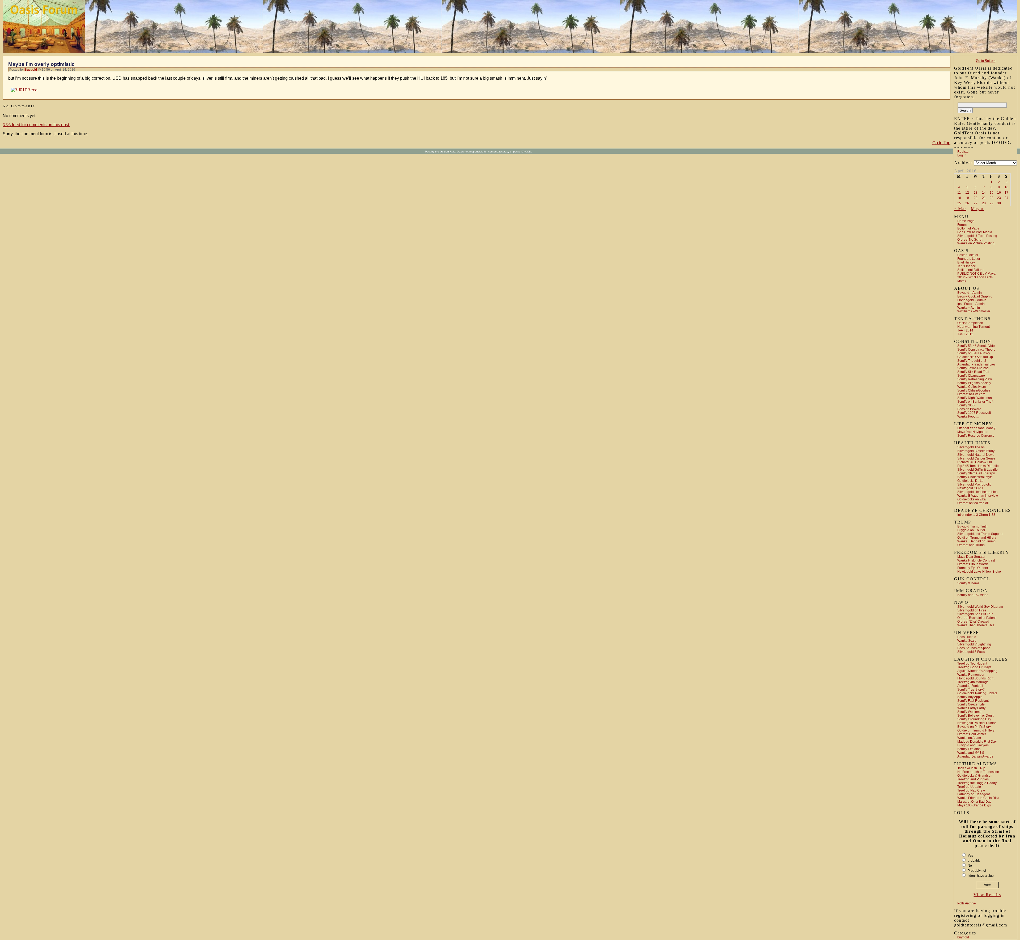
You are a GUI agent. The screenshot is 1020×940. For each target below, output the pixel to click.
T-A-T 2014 (965, 330)
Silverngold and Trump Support (979, 534)
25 (959, 203)
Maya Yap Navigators (972, 432)
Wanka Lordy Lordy (971, 708)
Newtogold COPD (970, 488)
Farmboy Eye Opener (972, 568)
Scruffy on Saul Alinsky (973, 353)
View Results (987, 894)
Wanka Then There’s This (975, 625)
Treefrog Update (969, 787)
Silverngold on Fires (971, 610)
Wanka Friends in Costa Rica (978, 798)
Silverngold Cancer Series (976, 458)
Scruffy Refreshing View (974, 379)
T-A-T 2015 (965, 334)
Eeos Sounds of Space (973, 648)
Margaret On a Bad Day (974, 801)
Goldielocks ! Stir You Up (975, 357)
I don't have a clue (981, 876)
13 (976, 192)
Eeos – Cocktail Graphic (974, 296)
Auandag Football (970, 686)
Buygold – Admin (969, 293)
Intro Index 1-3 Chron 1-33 (976, 515)
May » (977, 208)
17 (1006, 192)
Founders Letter (968, 259)
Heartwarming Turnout (973, 327)
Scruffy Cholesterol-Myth (975, 477)
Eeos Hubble (966, 637)
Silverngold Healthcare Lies (977, 492)
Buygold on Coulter (971, 530)
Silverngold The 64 (971, 447)
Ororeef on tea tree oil (973, 503)
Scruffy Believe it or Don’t (975, 715)
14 (984, 192)
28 (984, 203)
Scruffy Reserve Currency (975, 435)
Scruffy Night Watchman (974, 398)
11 (959, 192)
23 (999, 198)
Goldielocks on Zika (971, 499)
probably (974, 860)
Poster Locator (967, 255)
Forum (962, 225)
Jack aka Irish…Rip (971, 768)
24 (1006, 198)
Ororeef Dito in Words (972, 564)
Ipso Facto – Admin (971, 304)
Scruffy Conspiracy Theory (976, 349)
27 (976, 203)
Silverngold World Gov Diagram (980, 607)
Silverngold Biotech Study (975, 451)
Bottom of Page (968, 228)
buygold (963, 937)
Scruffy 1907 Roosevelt (974, 413)
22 (991, 198)
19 (967, 198)
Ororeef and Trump (971, 545)
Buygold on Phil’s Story (974, 727)
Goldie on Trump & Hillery (975, 730)
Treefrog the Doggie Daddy (977, 783)
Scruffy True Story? (971, 689)
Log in (961, 155)
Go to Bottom (985, 61)
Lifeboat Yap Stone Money (976, 428)
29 (991, 203)
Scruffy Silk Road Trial (973, 372)
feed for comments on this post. (36, 124)
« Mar (960, 208)
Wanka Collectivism (971, 387)
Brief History (966, 262)
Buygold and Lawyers (973, 745)
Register (963, 152)
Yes (970, 855)
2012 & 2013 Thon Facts (975, 277)
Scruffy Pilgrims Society (974, 383)
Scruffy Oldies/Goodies (973, 390)
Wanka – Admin (968, 307)
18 (959, 198)
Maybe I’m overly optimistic (41, 64)
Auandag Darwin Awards (975, 756)
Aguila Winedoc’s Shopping (977, 671)
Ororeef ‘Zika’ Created (973, 621)
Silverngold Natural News (975, 455)
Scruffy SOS (966, 405)
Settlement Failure (970, 270)
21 (984, 198)
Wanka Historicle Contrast (976, 560)
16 (999, 192)
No (970, 865)
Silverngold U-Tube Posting (977, 236)
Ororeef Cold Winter (971, 734)
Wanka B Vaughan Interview (977, 495)
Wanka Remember (970, 675)
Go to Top (941, 143)
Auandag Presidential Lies (976, 364)
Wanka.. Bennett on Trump (976, 541)
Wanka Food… (968, 416)
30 (999, 203)
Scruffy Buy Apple (970, 697)
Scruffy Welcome (969, 712)
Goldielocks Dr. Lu (970, 481)
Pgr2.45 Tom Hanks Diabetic (977, 466)
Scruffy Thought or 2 (971, 361)
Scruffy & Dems (968, 583)
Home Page (966, 221)
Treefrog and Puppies (973, 779)
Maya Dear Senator (971, 557)
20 (976, 198)
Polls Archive (966, 903)
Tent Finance (966, 266)
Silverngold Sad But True (975, 614)
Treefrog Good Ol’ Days (974, 667)
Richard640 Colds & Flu (974, 462)
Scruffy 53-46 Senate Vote (976, 346)
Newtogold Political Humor (976, 723)
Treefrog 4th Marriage (973, 682)
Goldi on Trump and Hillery (976, 537)
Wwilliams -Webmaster (973, 311)
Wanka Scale (966, 641)
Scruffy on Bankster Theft (975, 401)
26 (967, 203)
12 (967, 192)
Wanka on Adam (969, 738)
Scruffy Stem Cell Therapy (976, 473)
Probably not (977, 871)
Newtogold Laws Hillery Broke (979, 571)
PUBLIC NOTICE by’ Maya (976, 273)
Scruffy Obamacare (971, 375)
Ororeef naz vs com (971, 394)
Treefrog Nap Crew (971, 790)
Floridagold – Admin (971, 300)
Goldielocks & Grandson (974, 775)
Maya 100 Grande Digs (974, 805)
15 (991, 192)
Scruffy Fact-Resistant (973, 701)
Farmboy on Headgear (973, 794)
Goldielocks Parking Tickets (977, 693)
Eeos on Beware (969, 409)
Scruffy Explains (968, 749)
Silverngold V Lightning (974, 644)
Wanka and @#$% (970, 753)
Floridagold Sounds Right (975, 678)
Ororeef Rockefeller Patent (976, 618)
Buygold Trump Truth (972, 526)
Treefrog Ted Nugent (972, 663)
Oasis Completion (970, 323)
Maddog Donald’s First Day (977, 741)
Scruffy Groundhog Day (974, 719)
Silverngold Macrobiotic (974, 484)
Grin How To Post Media (974, 232)
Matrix (961, 281)
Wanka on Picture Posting (975, 243)
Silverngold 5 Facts (971, 652)
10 (1006, 187)
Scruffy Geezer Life (971, 704)
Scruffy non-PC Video (972, 595)
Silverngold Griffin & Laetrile (977, 469)
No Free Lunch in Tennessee (978, 772)
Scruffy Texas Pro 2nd (973, 368)
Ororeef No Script (969, 239)
